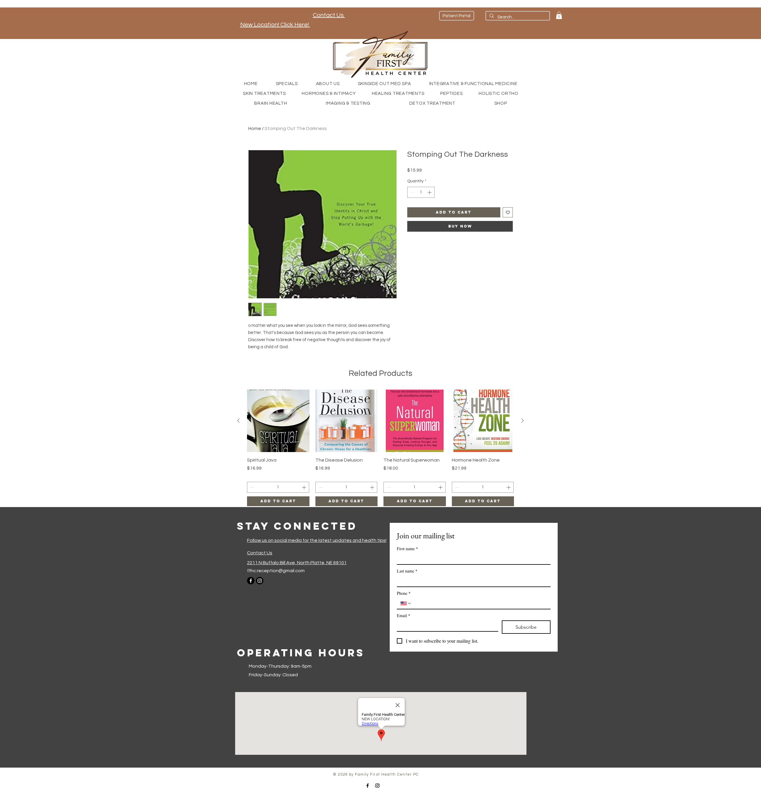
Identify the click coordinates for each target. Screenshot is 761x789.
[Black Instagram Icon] (377, 785)
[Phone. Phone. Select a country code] (406, 603)
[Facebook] (250, 580)
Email (403, 615)
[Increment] (430, 192)
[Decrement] (412, 192)
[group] (380, 447)
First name (407, 548)
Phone (404, 593)
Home (254, 128)
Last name (407, 570)
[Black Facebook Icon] (367, 785)
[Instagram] (259, 580)
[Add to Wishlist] (508, 212)
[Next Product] (522, 420)
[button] (559, 15)
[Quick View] (278, 421)
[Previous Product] (238, 420)
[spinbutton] (421, 192)
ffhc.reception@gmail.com (276, 570)
